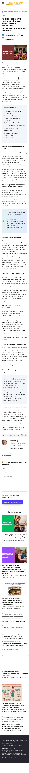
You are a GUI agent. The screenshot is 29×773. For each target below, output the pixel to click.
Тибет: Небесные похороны (15, 125)
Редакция (21, 742)
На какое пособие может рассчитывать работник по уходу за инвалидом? (15, 673)
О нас (15, 742)
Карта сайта (5, 743)
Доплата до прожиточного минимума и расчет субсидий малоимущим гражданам (12, 726)
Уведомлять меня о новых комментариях (10, 496)
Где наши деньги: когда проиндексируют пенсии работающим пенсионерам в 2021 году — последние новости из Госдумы (14, 569)
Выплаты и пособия (22, 11)
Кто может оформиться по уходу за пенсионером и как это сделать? (14, 623)
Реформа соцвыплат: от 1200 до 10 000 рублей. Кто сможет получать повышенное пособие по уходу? (14, 536)
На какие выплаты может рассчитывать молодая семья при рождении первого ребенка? (14, 643)
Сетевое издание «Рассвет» (9, 11)
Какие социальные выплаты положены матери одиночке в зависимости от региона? (13, 705)
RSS (11, 743)
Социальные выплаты (7, 12)
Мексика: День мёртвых (14, 123)
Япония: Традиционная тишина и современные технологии (13, 118)
